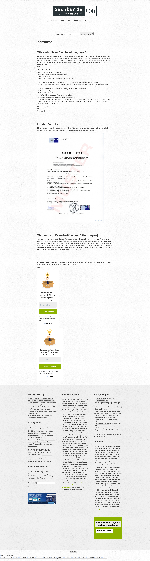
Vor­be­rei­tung (65, 20)
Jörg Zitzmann (51, 439)
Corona (44, 435)
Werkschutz (48, 459)
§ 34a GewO (46, 461)
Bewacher (30, 433)
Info (92, 25)
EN (42, 557)
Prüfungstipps (49, 444)
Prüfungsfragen (39, 444)
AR (17, 557)
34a (30, 427)
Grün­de (54, 20)
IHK (42, 439)
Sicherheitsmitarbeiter (47, 454)
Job (46, 439)
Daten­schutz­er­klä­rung (48, 373)
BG (25, 557)
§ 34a (35, 461)
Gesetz (87, 20)
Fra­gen (96, 20)
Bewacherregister (45, 433)
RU (93, 557)
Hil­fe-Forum (82, 25)
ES (85, 557)
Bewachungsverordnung (34, 435)
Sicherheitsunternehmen (33, 457)
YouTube (30, 461)
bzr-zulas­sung (100, 398)
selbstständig (43, 452)
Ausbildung (49, 431)
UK (105, 557)
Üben (58, 25)
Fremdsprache (44, 437)
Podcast (44, 441)
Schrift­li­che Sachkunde (103, 419)
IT (55, 557)
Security (36, 452)
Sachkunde (32, 447)
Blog (65, 25)
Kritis (29, 441)
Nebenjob (34, 441)
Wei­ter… (40, 268)
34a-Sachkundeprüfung (38, 428)
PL (62, 557)
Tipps (47, 457)
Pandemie (39, 441)
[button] (75, 29)
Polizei (49, 441)
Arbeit (42, 431)
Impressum (73, 551)
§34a (39, 461)
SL (77, 557)
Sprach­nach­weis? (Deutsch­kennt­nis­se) (109, 407)
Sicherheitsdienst (34, 455)
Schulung (30, 452)
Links (72, 25)
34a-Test (38, 431)
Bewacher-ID (36, 433)
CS (33, 557)
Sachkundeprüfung (39, 449)
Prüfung (30, 444)
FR (49, 557)
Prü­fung (77, 20)
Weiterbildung (39, 459)
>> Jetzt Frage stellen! (104, 530)
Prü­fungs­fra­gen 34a (102, 423)
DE (12, 555)
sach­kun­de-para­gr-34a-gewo (105, 434)
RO (70, 557)
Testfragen (42, 457)
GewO (38, 439)
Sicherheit (49, 452)
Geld (50, 437)
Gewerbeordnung (32, 439)
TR (100, 557)
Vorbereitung (31, 459)
